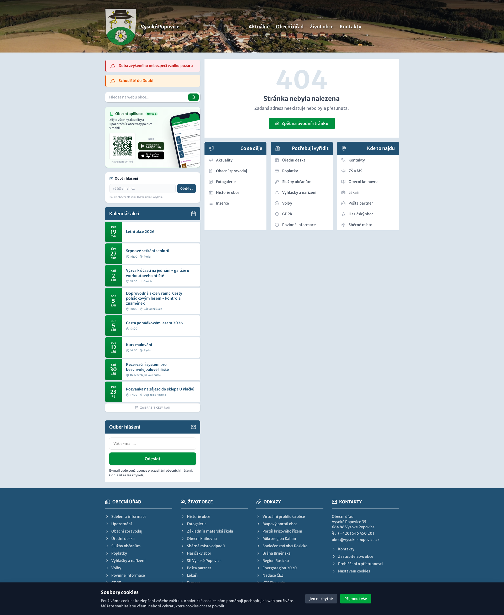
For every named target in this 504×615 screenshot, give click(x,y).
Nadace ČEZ (273, 575)
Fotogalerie (226, 181)
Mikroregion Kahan (279, 538)
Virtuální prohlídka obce (283, 516)
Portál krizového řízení (282, 531)
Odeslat (152, 458)
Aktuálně (259, 27)
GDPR (287, 214)
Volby (287, 203)
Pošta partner (361, 203)
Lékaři (354, 192)
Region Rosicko (275, 560)
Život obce (321, 27)
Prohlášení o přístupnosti (360, 563)
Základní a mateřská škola (210, 531)
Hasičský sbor (361, 214)
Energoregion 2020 (279, 568)
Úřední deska (294, 160)
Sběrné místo (360, 224)
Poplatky (290, 171)
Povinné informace (299, 224)
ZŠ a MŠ (355, 171)
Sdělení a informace (128, 516)
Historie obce (227, 192)
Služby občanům (297, 181)
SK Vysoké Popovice (204, 560)
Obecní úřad (289, 27)
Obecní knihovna (364, 181)
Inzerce (222, 203)
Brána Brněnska (276, 553)
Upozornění (121, 524)
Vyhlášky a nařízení (299, 192)
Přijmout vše (355, 598)
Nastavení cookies (354, 571)
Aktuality (224, 160)
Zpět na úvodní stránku (304, 123)
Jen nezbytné (321, 598)
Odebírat (186, 188)
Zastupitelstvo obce (355, 556)
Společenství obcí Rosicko (284, 546)
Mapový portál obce (279, 524)
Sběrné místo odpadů (206, 546)
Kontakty (350, 27)
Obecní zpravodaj (231, 171)
